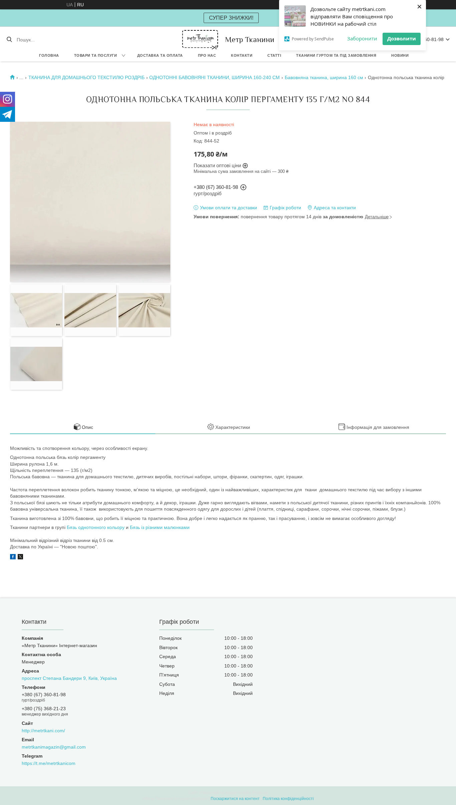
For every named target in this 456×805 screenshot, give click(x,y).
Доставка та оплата (160, 55)
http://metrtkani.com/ (43, 730)
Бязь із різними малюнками (160, 527)
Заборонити (362, 38)
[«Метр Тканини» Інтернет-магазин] (200, 39)
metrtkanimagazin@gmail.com (54, 747)
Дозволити (401, 38)
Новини (400, 55)
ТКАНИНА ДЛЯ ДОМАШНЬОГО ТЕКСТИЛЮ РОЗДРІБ (86, 77)
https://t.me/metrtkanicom (48, 763)
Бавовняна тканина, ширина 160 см (324, 77)
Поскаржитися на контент (235, 798)
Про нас (207, 55)
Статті (274, 55)
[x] (20, 557)
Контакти (241, 55)
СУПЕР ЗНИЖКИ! (231, 18)
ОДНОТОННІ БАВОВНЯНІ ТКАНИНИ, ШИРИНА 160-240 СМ (214, 77)
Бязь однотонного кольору (96, 527)
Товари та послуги (95, 55)
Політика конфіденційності (288, 798)
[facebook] (13, 557)
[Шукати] (9, 39)
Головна (49, 55)
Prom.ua (260, 792)
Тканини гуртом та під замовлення (336, 55)
